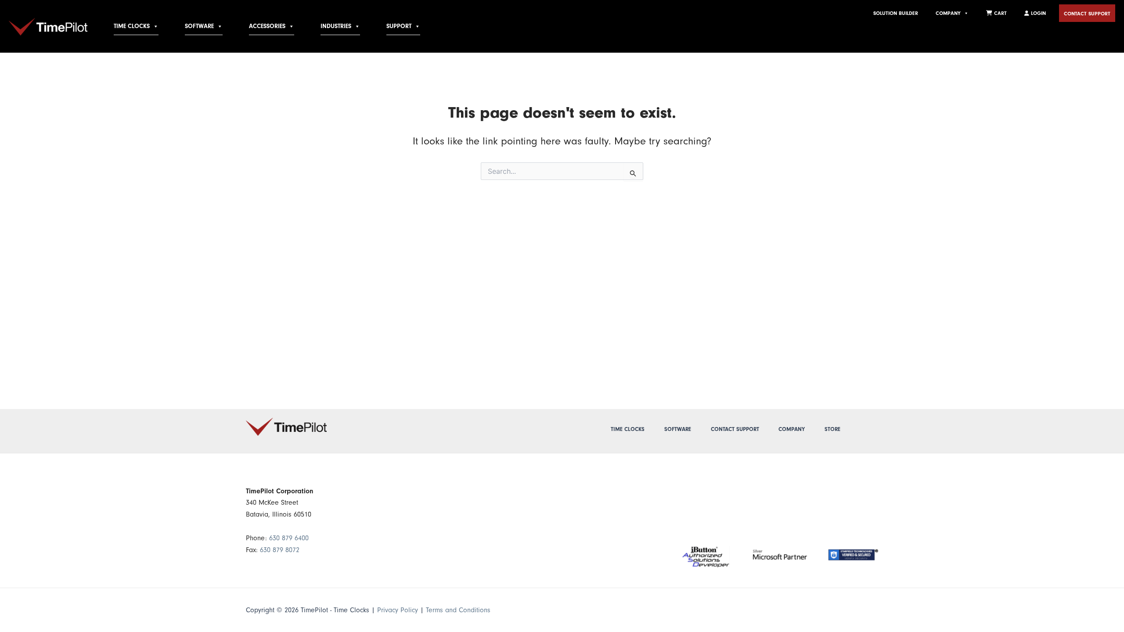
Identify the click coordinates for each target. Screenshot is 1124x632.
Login (1037, 13)
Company (948, 13)
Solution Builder (895, 13)
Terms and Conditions (458, 610)
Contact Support (1087, 14)
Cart (999, 13)
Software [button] (199, 26)
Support (398, 26)
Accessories (267, 26)
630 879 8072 (279, 550)
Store (832, 429)
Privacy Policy (397, 610)
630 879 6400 (289, 538)
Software (677, 429)
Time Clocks (132, 26)
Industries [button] (336, 26)
